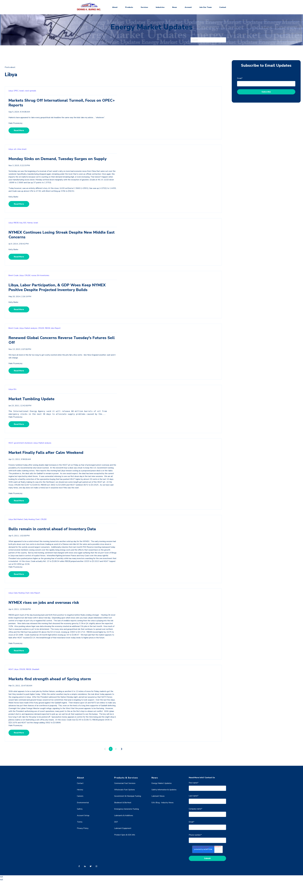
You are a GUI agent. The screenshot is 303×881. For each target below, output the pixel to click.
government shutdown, (23, 443)
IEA (15, 389)
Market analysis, (31, 328)
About (115, 7)
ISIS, (25, 222)
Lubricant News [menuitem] (158, 796)
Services (144, 7)
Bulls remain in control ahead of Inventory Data (52, 529)
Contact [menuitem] (80, 783)
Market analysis (44, 443)
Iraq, (21, 222)
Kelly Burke (13, 196)
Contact (222, 7)
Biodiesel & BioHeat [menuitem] (122, 802)
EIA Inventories (43, 275)
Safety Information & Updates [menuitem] (164, 789)
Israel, (21, 90)
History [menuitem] (80, 789)
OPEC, (16, 90)
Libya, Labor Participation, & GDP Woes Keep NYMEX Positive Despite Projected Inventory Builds (57, 287)
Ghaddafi (35, 669)
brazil (24, 149)
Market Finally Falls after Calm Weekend (46, 452)
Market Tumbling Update (31, 398)
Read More (19, 130)
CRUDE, (27, 275)
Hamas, (30, 222)
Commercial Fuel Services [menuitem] (124, 783)
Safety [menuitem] (79, 809)
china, (19, 149)
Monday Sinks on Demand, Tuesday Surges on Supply (58, 158)
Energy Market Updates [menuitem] (162, 783)
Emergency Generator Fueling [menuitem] (126, 809)
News (174, 7)
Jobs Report (55, 328)
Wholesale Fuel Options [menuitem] (124, 789)
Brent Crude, (14, 275)
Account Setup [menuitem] (83, 815)
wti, (15, 149)
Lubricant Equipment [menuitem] (122, 828)
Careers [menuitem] (80, 796)
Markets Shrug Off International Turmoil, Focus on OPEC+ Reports (62, 103)
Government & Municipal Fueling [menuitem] (127, 796)
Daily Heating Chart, (32, 519)
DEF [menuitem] (116, 822)
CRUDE (43, 519)
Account (188, 7)
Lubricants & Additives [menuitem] (123, 815)
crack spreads (30, 90)
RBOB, (16, 222)
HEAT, (11, 443)
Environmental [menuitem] (83, 802)
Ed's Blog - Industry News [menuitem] (163, 802)
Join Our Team (205, 7)
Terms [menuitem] (79, 822)
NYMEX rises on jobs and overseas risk (44, 602)
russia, (33, 275)
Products (129, 7)
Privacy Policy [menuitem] (82, 828)
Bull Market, (18, 519)
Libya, (11, 90)
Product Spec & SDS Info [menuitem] (124, 834)
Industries (160, 7)
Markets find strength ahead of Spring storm (50, 679)
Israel (36, 222)
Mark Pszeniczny (15, 123)
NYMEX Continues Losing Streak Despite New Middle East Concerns (62, 235)
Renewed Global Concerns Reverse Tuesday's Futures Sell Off (62, 340)
